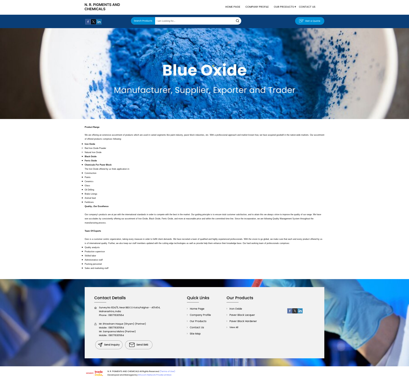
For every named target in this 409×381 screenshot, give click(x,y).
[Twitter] (93, 23)
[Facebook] (88, 23)
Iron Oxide (235, 309)
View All (233, 327)
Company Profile (257, 7)
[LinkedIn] (99, 23)
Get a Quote (312, 21)
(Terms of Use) (167, 371)
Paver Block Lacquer (242, 315)
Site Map (195, 333)
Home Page (232, 7)
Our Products (284, 7)
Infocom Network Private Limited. (155, 374)
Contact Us (307, 7)
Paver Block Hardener (243, 321)
